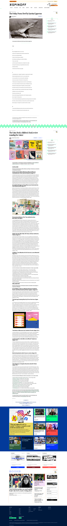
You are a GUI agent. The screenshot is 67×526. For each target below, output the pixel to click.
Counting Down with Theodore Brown (19, 272)
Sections (27, 7)
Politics (11, 7)
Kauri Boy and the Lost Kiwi (17, 277)
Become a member (46, 7)
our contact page (41, 522)
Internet (10, 511)
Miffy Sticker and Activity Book (18, 384)
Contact (30, 508)
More (31, 7)
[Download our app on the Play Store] (21, 518)
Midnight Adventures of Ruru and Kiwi (19, 280)
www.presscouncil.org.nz (18, 523)
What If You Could (16, 385)
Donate (39, 508)
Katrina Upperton (14, 16)
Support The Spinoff (13, 1)
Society (20, 508)
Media (19, 512)
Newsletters (41, 7)
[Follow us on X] (11, 518)
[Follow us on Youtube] (13, 518)
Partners (10, 512)
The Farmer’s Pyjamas (16, 276)
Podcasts (35, 7)
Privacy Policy (10, 520)
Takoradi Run (15, 386)
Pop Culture (16, 7)
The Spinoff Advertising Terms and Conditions (32, 520)
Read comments (26, 405)
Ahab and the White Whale (19, 172)
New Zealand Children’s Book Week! (32, 389)
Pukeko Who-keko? (16, 275)
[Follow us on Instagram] (14, 518)
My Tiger (14, 270)
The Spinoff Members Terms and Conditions (19, 520)
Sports (20, 511)
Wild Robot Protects (16, 273)
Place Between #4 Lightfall (17, 382)
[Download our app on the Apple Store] (19, 518)
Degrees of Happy (16, 378)
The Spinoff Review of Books (15, 137)
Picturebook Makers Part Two (20, 217)
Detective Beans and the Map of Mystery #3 (20, 269)
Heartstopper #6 (15, 379)
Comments (40, 137)
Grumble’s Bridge (16, 185)
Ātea (20, 7)
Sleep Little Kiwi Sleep (16, 282)
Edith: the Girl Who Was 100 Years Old (22, 233)
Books (23, 7)
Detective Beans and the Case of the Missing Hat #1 (21, 274)
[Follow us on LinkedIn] (15, 518)
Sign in (56, 1)
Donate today (53, 5)
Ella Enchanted (16, 353)
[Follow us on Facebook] (10, 518)
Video (10, 508)
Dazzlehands (15, 383)
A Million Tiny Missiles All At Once (21, 252)
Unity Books (24, 121)
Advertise (35, 508)
